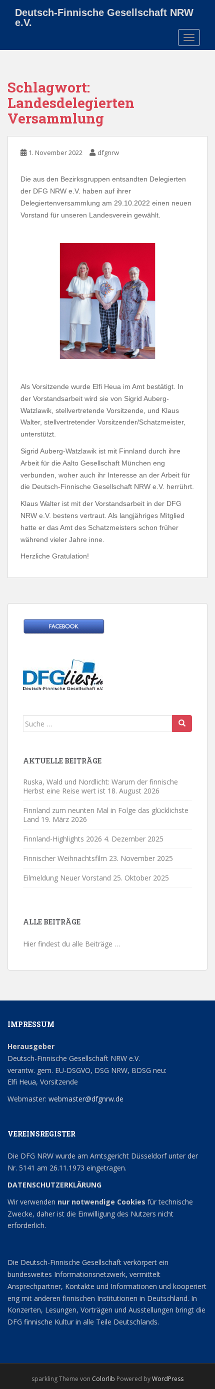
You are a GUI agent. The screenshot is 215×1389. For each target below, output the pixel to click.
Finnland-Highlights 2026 (62, 839)
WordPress (168, 1378)
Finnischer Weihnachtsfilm (65, 858)
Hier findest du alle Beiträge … (71, 943)
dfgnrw (108, 152)
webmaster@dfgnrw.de (86, 1099)
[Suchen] (182, 723)
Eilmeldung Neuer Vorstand (67, 877)
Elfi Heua (22, 1081)
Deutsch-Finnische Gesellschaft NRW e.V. (104, 16)
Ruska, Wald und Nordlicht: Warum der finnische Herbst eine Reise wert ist (100, 786)
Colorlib (103, 1378)
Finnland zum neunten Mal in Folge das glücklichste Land (105, 815)
